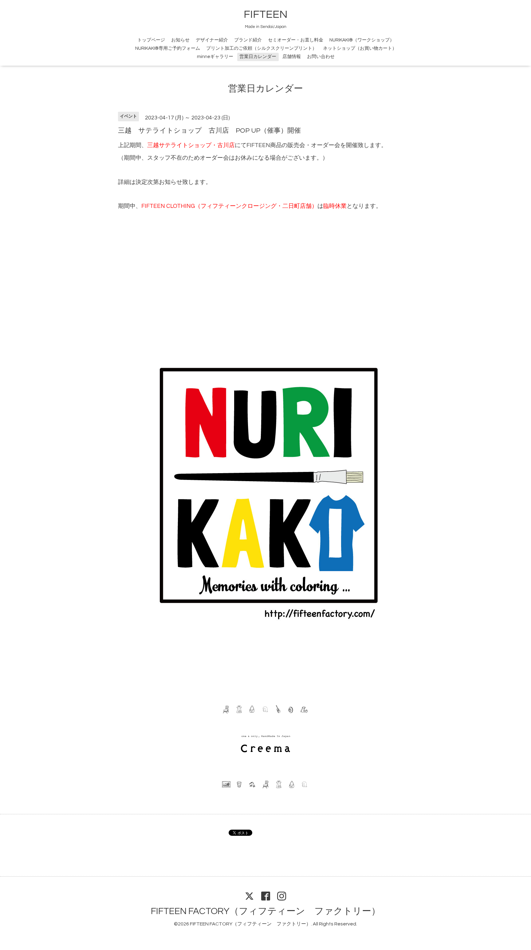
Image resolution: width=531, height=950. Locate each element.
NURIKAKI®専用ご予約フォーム (167, 48)
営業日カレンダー (257, 56)
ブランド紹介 (248, 40)
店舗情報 (291, 56)
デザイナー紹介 (212, 40)
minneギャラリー (215, 56)
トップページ (151, 40)
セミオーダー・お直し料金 (295, 40)
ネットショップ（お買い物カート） (360, 48)
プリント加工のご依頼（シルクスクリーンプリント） (261, 48)
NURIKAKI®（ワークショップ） (361, 40)
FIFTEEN (266, 14)
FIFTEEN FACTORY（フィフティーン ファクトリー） (265, 911)
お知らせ (180, 40)
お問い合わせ (321, 56)
